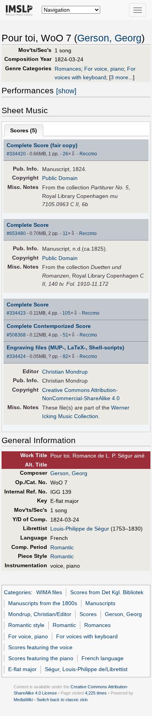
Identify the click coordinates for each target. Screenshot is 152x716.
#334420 (16, 154)
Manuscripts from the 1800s (42, 603)
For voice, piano (104, 69)
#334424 (16, 356)
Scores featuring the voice (40, 647)
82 (65, 356)
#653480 (16, 233)
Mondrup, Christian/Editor (39, 614)
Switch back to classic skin (62, 699)
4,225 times (96, 693)
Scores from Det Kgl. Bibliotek (106, 592)
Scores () (23, 130)
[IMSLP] (21, 10)
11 (65, 233)
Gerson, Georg (109, 38)
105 (66, 313)
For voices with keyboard (87, 636)
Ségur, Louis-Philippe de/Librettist (86, 669)
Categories (17, 592)
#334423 (16, 313)
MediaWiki (23, 699)
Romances (68, 69)
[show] (66, 91)
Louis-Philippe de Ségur (79, 528)
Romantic (62, 547)
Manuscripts (100, 603)
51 (65, 335)
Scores (88, 614)
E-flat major (22, 669)
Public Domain (60, 178)
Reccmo (88, 154)
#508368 (16, 335)
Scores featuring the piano (40, 658)
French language (102, 658)
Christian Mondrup (65, 372)
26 (65, 154)
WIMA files (49, 592)
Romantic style (26, 625)
